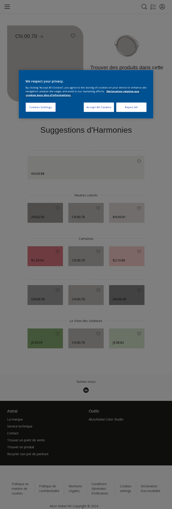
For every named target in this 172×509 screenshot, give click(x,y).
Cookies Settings (40, 107)
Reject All (131, 107)
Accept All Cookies (98, 107)
